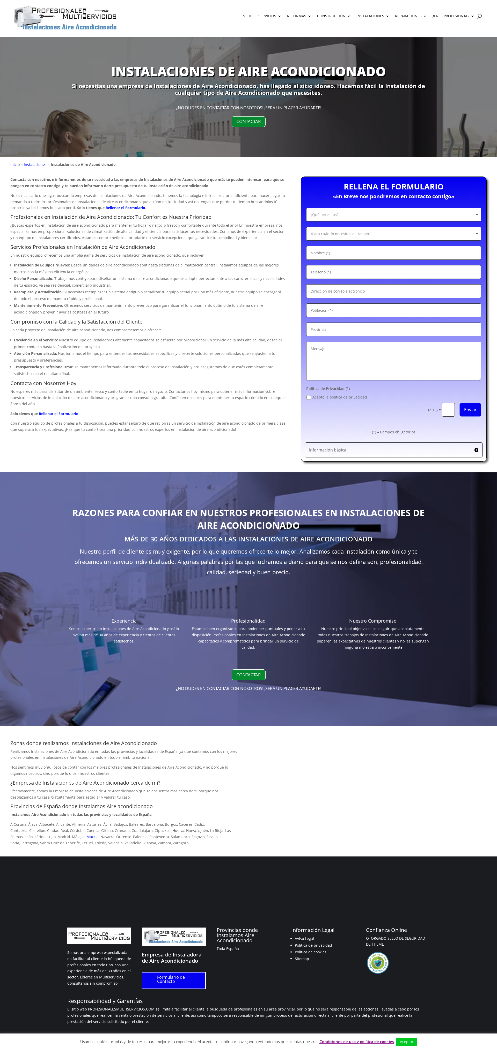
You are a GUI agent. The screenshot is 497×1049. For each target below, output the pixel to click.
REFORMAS (296, 16)
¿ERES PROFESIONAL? (451, 16)
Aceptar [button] (406, 1041)
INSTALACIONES (370, 16)
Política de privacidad (313, 945)
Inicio (15, 164)
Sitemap (302, 958)
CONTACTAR (248, 121)
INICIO (247, 16)
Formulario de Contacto (171, 979)
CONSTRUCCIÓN (331, 16)
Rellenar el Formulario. (126, 207)
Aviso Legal (304, 938)
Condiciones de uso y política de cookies (356, 1041)
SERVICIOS (267, 16)
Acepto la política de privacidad (339, 397)
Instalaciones (35, 164)
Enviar (470, 409)
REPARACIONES (408, 16)
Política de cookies (310, 952)
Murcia (92, 836)
